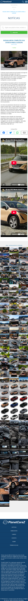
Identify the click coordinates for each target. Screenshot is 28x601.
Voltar (14, 48)
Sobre (14, 541)
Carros (14, 534)
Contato (14, 538)
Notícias (14, 7)
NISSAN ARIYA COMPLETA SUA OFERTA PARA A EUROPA (14, 12)
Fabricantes (14, 531)
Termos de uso (14, 545)
